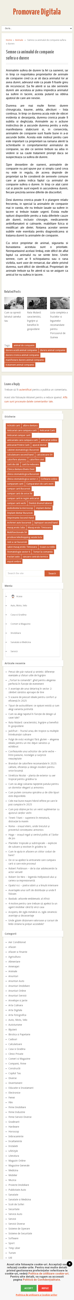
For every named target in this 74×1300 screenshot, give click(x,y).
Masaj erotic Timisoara (39, 527)
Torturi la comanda (43, 551)
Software (13, 1238)
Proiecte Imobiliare (18, 1184)
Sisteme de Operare (19, 1228)
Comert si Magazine (20, 624)
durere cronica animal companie (22, 355)
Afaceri (12, 947)
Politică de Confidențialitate (41, 1279)
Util (10, 1257)
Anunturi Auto (16, 981)
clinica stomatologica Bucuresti (23, 474)
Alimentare (14, 961)
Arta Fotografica (17, 1015)
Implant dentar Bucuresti (20, 513)
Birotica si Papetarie (19, 1034)
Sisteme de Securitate (20, 1233)
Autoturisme (15, 1024)
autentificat (25, 389)
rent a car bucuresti (17, 542)
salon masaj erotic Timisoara (22, 547)
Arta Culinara (15, 1005)
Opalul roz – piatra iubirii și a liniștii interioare (33, 885)
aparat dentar (40, 445)
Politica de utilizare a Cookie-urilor (36, 1295)
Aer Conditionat (17, 942)
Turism (12, 1252)
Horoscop (13, 1131)
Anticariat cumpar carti (18, 435)
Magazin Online (17, 1160)
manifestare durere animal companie (25, 360)
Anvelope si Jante (17, 1000)
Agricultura (14, 956)
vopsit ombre (14, 561)
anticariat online (49, 440)
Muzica (12, 1180)
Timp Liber (14, 1248)
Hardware (13, 1126)
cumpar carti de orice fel (19, 493)
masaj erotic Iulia (16, 527)
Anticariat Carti (47, 430)
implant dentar (43, 508)
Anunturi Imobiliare (19, 985)
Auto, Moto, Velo (19, 605)
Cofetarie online (49, 479)
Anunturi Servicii (17, 995)
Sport (11, 1243)
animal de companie (24, 345)
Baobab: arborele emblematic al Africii (29, 898)
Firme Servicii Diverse (19, 1117)
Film (10, 1102)
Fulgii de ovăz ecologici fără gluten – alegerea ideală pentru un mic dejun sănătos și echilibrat (33, 743)
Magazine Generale (18, 1165)
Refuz (45, 1288)
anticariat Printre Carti (18, 445)
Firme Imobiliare (17, 1107)
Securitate (13, 1209)
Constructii (14, 1068)
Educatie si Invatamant (20, 1087)
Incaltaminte (15, 1141)
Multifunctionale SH (17, 532)
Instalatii (13, 1146)
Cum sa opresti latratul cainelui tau (12, 316)
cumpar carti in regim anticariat (23, 498)
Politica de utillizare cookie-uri (48, 1273)
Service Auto (15, 1214)
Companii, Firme (17, 1063)
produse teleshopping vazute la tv (24, 537)
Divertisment (15, 1083)
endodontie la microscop (20, 508)
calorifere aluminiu (16, 459)
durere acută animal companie (21, 350)
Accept (28, 1288)
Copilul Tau (14, 1073)
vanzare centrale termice (35, 556)
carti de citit (13, 464)
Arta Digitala (15, 1010)
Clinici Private (15, 1053)
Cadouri (12, 1039)
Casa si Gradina (18, 614)
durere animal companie (52, 350)
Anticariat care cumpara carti (22, 430)
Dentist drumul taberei (40, 503)
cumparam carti (15, 483)
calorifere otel (36, 459)
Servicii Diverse (16, 1223)
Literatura (13, 1155)
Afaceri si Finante (17, 951)
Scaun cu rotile (47, 547)
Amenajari (13, 966)
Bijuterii (12, 1029)
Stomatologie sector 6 (18, 551)
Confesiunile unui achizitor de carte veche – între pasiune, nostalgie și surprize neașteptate (32, 755)
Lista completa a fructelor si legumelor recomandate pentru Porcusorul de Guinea (59, 325)
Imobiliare (16, 633)
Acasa (19, 596)
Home (9, 40)
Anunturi (13, 976)
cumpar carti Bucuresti (18, 488)
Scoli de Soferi (16, 1204)
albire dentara (30, 425)
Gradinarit (13, 1121)
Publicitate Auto (17, 1189)
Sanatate (13, 1194)
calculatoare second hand (20, 454)
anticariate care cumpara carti (22, 440)
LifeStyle (13, 1151)
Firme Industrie (16, 1112)
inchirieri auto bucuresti (19, 522)
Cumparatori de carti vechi (40, 483)
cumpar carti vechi (16, 503)
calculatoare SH (44, 454)
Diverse (12, 1078)
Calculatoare (15, 1044)
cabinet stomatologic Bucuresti (23, 449)
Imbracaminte (15, 1136)
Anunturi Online (17, 990)
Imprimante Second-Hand (20, 517)
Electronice (14, 1092)
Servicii (14, 651)
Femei (11, 1097)
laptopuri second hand (46, 522)
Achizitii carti (13, 425)
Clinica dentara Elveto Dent (20, 469)
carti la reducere (30, 464)
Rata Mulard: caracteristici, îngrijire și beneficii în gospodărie (34, 320)
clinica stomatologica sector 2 (22, 479)
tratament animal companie (20, 364)
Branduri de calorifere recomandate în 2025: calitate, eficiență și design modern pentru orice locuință (32, 767)
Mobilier (12, 1175)
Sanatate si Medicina (21, 642)
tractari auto (13, 556)
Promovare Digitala (37, 12)
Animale (19, 40)
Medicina (13, 1170)
